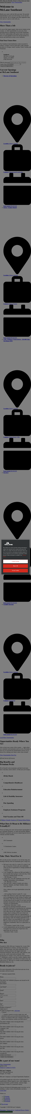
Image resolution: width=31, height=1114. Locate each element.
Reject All (15, 565)
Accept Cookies (15, 570)
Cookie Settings (15, 561)
